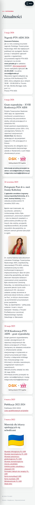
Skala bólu (8, 484)
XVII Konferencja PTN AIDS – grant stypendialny (17, 332)
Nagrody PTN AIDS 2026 (16, 37)
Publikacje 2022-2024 (14, 404)
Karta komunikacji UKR (12, 476)
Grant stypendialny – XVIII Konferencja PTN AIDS (17, 106)
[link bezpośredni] (19, 66)
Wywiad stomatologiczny (13, 461)
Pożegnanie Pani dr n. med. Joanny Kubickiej (17, 188)
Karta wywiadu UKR (11, 479)
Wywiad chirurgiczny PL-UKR (15, 451)
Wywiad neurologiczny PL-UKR (15, 454)
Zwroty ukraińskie (11, 464)
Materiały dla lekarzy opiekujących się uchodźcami (14, 427)
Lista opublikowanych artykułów (16, 411)
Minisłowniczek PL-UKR (13, 481)
